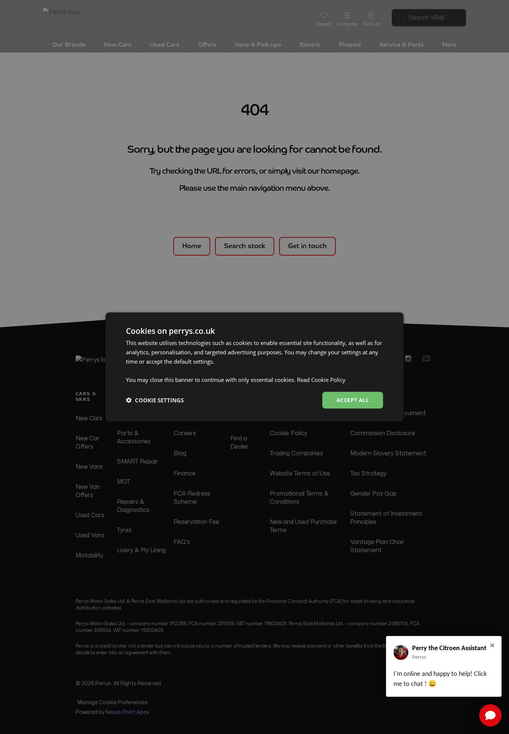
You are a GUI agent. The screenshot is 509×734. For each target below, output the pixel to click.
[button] (155, 400)
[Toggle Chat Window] (490, 715)
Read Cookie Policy (321, 379)
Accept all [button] (352, 400)
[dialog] (254, 367)
